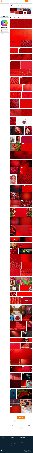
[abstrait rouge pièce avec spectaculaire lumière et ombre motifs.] (18, 326)
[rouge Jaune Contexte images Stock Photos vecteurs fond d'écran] (26, 170)
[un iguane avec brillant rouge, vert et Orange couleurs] (12, 139)
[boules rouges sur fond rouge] (27, 369)
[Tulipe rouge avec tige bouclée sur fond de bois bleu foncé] (13, 394)
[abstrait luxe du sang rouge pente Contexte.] (26, 196)
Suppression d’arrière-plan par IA (4, 446)
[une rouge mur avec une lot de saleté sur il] (24, 179)
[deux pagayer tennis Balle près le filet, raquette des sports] (12, 318)
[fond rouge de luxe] (26, 80)
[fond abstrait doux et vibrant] (26, 163)
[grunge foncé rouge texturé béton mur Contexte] (21, 155)
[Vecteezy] (1, 1)
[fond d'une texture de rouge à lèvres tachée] (26, 72)
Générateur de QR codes (4, 447)
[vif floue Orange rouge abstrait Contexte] (15, 346)
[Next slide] (31, 17)
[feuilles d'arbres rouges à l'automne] (29, 384)
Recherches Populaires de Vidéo (13, 445)
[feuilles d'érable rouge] (15, 196)
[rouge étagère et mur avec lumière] (29, 326)
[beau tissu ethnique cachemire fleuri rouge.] (15, 272)
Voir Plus (29, 12)
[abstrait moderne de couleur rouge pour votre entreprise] (14, 80)
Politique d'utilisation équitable (28, 451)
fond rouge (23, 17)
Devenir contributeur (21, 442)
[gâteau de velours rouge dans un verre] (12, 281)
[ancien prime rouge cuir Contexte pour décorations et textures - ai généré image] (14, 103)
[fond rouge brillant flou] (14, 251)
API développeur (3, 443)
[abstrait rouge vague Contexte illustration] (13, 121)
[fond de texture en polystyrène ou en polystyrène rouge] (26, 112)
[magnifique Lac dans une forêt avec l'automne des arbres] (17, 310)
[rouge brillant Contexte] (26, 221)
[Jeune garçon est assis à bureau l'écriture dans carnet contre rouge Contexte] (26, 288)
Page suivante (21, 417)
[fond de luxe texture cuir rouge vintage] (14, 50)
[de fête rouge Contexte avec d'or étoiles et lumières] (16, 369)
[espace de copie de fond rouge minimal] (27, 265)
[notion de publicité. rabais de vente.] (24, 294)
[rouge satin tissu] (26, 57)
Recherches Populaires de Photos (13, 443)
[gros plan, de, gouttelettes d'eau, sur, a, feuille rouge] (28, 310)
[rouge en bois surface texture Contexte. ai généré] (15, 112)
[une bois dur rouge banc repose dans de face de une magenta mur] (23, 384)
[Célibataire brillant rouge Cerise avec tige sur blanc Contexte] (24, 121)
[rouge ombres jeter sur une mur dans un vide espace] (27, 318)
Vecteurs (12, 17)
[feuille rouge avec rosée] (24, 394)
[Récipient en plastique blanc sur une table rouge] (26, 300)
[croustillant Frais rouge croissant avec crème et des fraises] (17, 130)
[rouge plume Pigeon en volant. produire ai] (26, 43)
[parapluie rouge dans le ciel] (17, 318)
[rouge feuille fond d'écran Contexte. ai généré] (13, 230)
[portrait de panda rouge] (27, 334)
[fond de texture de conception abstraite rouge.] (16, 87)
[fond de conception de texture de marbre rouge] (26, 147)
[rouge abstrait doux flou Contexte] (27, 87)
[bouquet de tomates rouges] (26, 203)
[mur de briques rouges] (15, 402)
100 (24, 420)
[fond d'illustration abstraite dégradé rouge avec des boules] (15, 95)
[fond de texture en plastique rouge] (26, 65)
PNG (19, 17)
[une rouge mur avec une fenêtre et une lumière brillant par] (15, 376)
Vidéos (16, 17)
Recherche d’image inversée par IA (5, 445)
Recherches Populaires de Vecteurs (13, 442)
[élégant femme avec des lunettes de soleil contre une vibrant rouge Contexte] (21, 340)
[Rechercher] (29, 2)
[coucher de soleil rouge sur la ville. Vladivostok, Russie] (15, 239)
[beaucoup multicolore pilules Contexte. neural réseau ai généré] (13, 294)
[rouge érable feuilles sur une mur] (27, 409)
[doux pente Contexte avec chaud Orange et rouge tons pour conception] (26, 362)
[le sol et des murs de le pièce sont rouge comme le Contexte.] (15, 203)
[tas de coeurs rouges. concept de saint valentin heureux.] (15, 265)
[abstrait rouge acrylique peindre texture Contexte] (15, 258)
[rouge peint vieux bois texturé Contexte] (15, 72)
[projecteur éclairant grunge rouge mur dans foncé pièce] (16, 188)
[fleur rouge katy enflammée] (15, 147)
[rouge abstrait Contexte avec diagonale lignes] (21, 354)
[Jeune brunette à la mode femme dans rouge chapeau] (13, 179)
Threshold (2, 30)
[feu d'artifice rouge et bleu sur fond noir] (27, 376)
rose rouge (27, 17)
